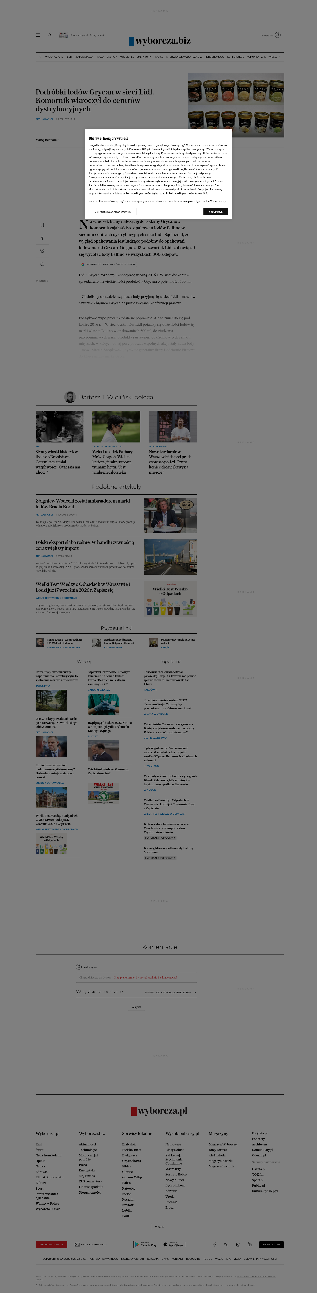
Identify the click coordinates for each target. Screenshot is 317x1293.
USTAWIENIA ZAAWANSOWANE (113, 211)
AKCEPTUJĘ (216, 211)
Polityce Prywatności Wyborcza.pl (146, 193)
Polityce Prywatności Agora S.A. (188, 193)
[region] (158, 174)
